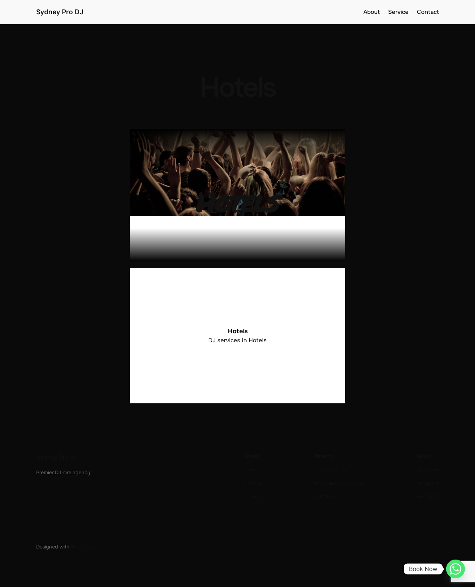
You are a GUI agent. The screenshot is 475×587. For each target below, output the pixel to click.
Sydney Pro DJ (59, 12)
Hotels (238, 331)
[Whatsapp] (455, 569)
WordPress (83, 547)
